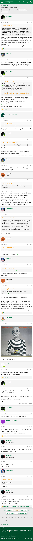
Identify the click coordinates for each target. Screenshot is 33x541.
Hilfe (2, 532)
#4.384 (30, 120)
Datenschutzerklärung (25, 530)
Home (6, 532)
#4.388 (30, 214)
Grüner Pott (5, 10)
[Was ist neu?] (27, 1)
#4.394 (30, 388)
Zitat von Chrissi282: (7, 81)
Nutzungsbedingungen (12, 530)
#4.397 (30, 446)
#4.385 (30, 139)
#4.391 (30, 285)
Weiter (23, 510)
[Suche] (31, 1)
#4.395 (30, 413)
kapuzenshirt (4, 12)
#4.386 (30, 165)
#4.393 (30, 370)
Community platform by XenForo (14, 534)
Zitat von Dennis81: (7, 479)
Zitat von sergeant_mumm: (9, 142)
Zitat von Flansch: (6, 25)
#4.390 (30, 265)
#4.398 (30, 461)
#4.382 (30, 59)
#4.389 (30, 244)
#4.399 (30, 476)
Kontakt (3, 530)
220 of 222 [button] (16, 510)
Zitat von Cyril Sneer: (7, 247)
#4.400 (30, 497)
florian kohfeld (22, 10)
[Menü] (2, 2)
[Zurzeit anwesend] (4, 19)
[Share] (27, 22)
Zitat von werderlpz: (7, 218)
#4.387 (30, 180)
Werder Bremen (6, 528)
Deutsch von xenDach (8, 536)
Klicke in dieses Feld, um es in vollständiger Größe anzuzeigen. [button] (16, 94)
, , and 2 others (16, 506)
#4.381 (30, 22)
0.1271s (21, 538)
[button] (31, 539)
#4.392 (30, 323)
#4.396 (30, 426)
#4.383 (30, 78)
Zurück (10, 510)
